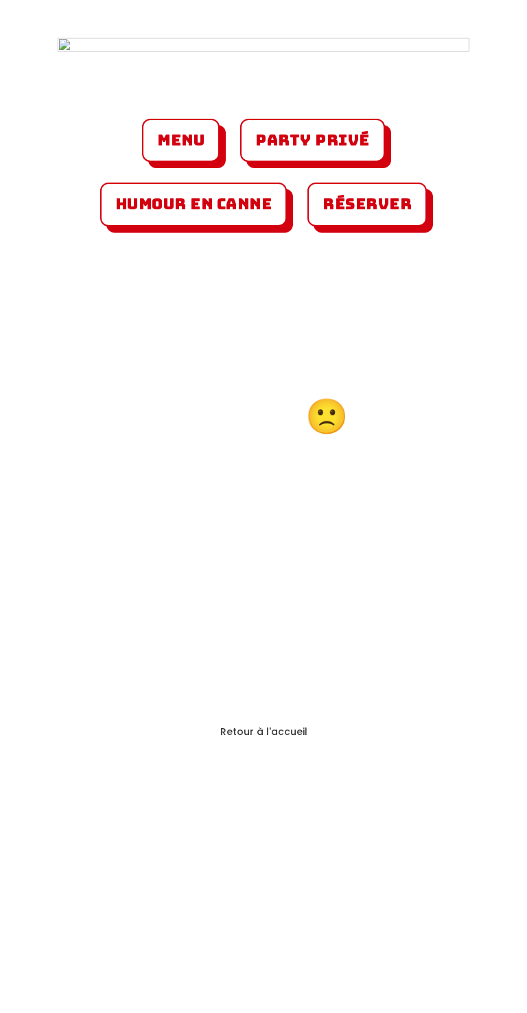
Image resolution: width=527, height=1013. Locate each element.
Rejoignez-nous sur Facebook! (384, 858)
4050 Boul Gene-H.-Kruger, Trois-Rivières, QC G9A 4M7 (136, 963)
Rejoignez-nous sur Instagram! (133, 858)
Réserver (367, 204)
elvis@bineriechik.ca (378, 928)
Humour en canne (193, 204)
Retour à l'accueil (263, 731)
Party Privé (312, 140)
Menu (180, 140)
